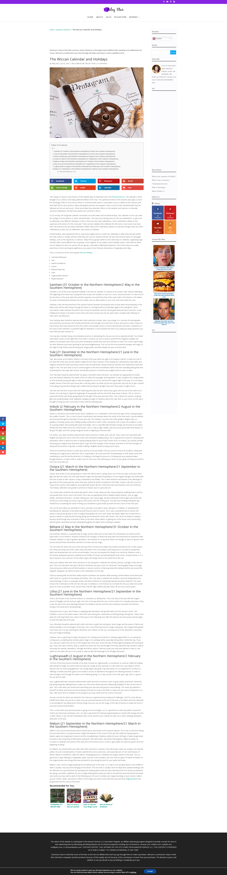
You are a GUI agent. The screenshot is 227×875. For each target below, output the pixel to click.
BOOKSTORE (120, 17)
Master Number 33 (158, 191)
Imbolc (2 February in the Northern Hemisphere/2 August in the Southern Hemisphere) (84, 156)
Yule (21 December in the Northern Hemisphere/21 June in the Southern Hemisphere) (84, 154)
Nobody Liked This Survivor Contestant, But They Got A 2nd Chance (164, 322)
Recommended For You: (68, 171)
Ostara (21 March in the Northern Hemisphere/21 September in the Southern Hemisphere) (86, 159)
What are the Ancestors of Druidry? (164, 176)
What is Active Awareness (160, 180)
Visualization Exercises (159, 184)
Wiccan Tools (90, 63)
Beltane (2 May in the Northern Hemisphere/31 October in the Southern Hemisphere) (84, 161)
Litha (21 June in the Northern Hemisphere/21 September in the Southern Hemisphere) (85, 164)
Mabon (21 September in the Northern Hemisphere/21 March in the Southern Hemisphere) (86, 169)
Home (52, 30)
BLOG (108, 17)
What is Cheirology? (159, 187)
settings (133, 872)
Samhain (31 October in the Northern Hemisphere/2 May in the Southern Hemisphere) (84, 151)
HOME (90, 17)
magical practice (131, 779)
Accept (150, 871)
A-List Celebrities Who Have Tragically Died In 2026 (164, 268)
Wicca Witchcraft (78, 63)
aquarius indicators (63, 30)
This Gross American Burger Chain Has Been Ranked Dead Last (164, 295)
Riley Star (55, 63)
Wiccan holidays (86, 252)
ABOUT (99, 17)
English (158, 38)
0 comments (102, 63)
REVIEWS (133, 17)
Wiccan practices (118, 197)
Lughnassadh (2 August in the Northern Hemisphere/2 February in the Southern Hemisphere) (87, 166)
